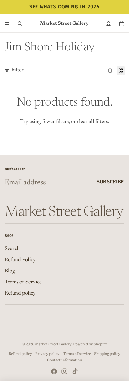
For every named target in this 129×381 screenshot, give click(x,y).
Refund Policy (20, 260)
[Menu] (7, 23)
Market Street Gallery (53, 344)
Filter (17, 70)
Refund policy (20, 293)
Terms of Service (23, 282)
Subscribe (110, 182)
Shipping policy (107, 354)
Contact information (64, 360)
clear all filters (92, 122)
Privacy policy (47, 354)
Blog (10, 271)
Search (12, 249)
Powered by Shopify (90, 344)
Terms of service (77, 354)
